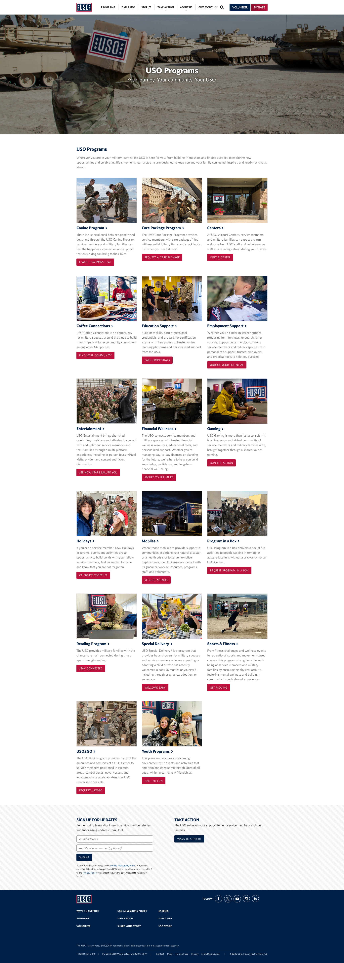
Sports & (221, 643)
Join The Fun (154, 781)
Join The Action (221, 463)
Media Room (125, 918)
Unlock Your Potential (227, 365)
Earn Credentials (157, 360)
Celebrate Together (93, 575)
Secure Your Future (159, 477)
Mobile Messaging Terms (122, 865)
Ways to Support (189, 839)
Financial (157, 428)
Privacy (195, 953)
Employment (225, 325)
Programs (108, 7)
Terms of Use (181, 953)
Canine (90, 227)
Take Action (165, 7)
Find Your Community (95, 355)
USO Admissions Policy (132, 910)
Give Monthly (207, 7)
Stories (146, 7)
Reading (91, 643)
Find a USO (128, 7)
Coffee (93, 325)
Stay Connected (91, 668)
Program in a (221, 540)
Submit (84, 857)
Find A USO (165, 918)
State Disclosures (210, 953)
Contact (160, 953)
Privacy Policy (90, 872)
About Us (186, 7)
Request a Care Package (162, 257)
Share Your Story (129, 926)
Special (155, 643)
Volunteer (240, 7)
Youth (156, 751)
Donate (259, 7)
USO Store (165, 926)
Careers (163, 910)
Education (158, 325)
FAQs (170, 953)
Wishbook (83, 918)
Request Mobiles (156, 580)
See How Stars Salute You (98, 472)
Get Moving (218, 687)
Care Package (161, 227)
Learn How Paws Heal (95, 262)
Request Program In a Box (229, 570)
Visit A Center (220, 257)
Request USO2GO (90, 790)
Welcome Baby (155, 687)
